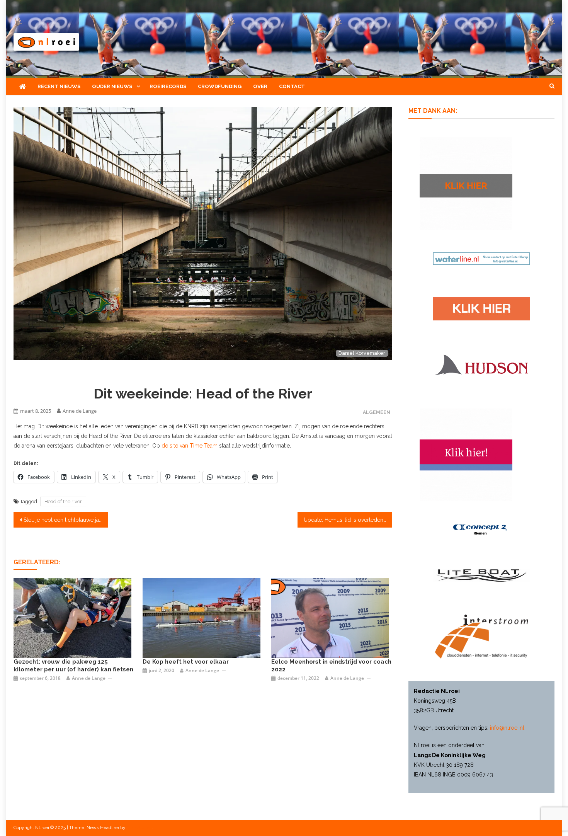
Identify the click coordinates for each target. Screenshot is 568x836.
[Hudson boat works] (481, 364)
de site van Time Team (189, 446)
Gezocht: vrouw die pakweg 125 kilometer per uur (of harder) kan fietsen (73, 665)
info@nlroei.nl (507, 728)
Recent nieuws (58, 86)
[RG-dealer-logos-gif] (481, 308)
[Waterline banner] (481, 258)
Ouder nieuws (112, 86)
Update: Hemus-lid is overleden (343, 520)
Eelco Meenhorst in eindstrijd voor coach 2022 (331, 665)
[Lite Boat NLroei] (481, 575)
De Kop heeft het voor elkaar (186, 661)
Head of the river (63, 501)
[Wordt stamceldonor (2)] (466, 454)
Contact (292, 86)
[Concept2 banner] (481, 529)
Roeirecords (168, 86)
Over (260, 86)
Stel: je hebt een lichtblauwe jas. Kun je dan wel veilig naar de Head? (66, 520)
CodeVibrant (139, 827)
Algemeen (376, 412)
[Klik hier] (466, 183)
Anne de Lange (80, 410)
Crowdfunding (219, 86)
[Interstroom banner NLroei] (481, 636)
